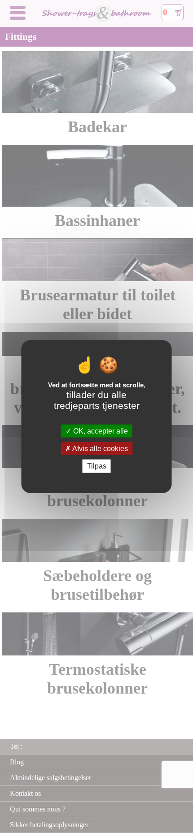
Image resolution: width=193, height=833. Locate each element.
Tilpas (96, 466)
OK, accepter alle (99, 431)
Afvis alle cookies (99, 448)
